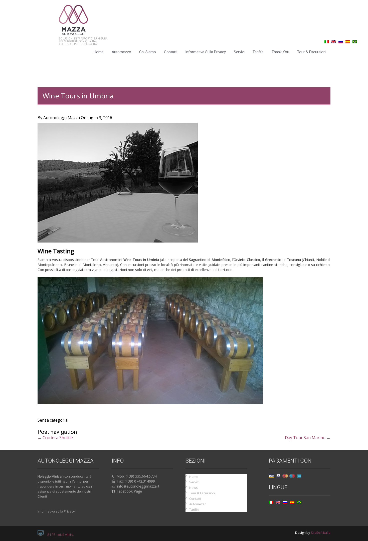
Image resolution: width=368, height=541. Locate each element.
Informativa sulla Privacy (205, 52)
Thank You (280, 52)
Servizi (239, 52)
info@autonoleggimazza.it (138, 486)
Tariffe (258, 52)
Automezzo (121, 52)
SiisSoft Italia (320, 532)
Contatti (170, 52)
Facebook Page (129, 491)
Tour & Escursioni (311, 52)
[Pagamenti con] (285, 477)
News (193, 487)
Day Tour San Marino (307, 437)
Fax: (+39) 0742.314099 (136, 481)
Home (99, 52)
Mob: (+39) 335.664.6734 (136, 476)
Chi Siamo (147, 52)
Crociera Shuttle (55, 437)
